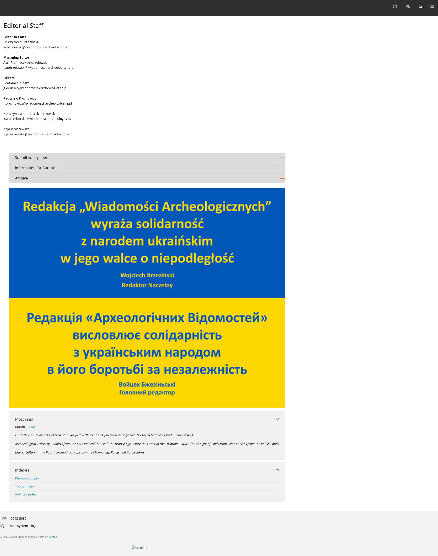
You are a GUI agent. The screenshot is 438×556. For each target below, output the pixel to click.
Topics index (24, 486)
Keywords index (27, 478)
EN (395, 6)
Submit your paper (31, 157)
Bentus (53, 536)
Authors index (25, 494)
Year (32, 427)
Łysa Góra (104, 435)
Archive (21, 178)
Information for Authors (35, 167)
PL (408, 6)
